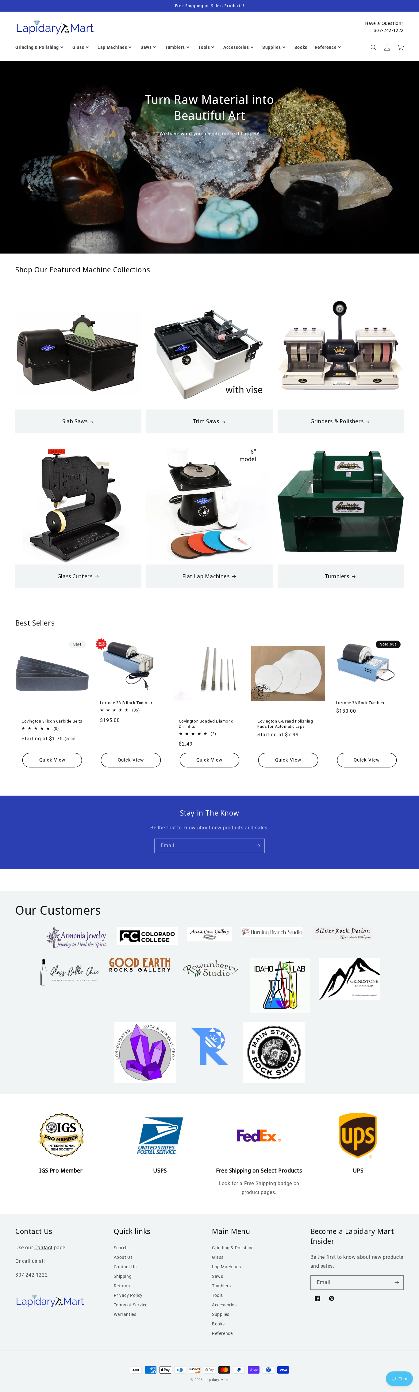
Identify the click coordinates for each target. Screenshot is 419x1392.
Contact (43, 1247)
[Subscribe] (257, 846)
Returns (122, 1285)
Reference (222, 1333)
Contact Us (125, 1266)
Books (218, 1323)
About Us (123, 1257)
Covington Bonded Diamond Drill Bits (206, 724)
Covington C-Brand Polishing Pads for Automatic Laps (285, 724)
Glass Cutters (75, 576)
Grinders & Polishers (336, 421)
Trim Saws (206, 421)
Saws (217, 1276)
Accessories (224, 1304)
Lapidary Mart (217, 1380)
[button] (373, 47)
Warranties (125, 1314)
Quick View (52, 760)
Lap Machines (226, 1266)
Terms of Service (131, 1304)
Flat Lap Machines (205, 576)
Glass (218, 1257)
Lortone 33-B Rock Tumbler (126, 702)
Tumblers (337, 576)
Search (121, 1247)
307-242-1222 (389, 30)
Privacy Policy (128, 1295)
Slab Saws (74, 421)
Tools (217, 1295)
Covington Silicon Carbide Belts (52, 721)
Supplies (220, 1314)
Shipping (123, 1276)
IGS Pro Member (61, 1170)
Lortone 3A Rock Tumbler (360, 702)
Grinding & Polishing (233, 1247)
